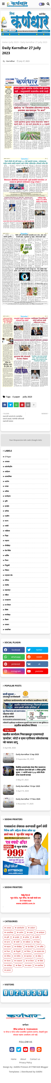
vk (39, 664)
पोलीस (7, 585)
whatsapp (16, 657)
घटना (6, 521)
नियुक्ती (7, 565)
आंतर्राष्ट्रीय (8, 466)
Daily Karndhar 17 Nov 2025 (28, 799)
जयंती (6, 526)
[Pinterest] (22, 404)
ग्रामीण (7, 516)
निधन (6, 560)
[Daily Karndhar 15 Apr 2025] (8, 790)
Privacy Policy (25, 1062)
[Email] (27, 404)
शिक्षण (6, 619)
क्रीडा (7, 511)
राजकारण (8, 600)
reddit (39, 657)
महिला (7, 595)
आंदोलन (7, 471)
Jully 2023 (13, 42)
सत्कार (7, 624)
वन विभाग (8, 605)
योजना (8, 961)
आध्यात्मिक (8, 476)
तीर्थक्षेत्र (7, 545)
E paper (16, 396)
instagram (16, 671)
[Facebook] (4, 404)
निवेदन (7, 570)
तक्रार (7, 540)
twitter (39, 649)
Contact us (35, 1059)
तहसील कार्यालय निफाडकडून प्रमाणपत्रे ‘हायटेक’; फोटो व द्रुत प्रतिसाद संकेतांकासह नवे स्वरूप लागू (25, 738)
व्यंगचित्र (7, 614)
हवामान (9, 970)
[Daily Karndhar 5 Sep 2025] (8, 758)
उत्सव (6, 486)
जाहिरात (7, 531)
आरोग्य (7, 481)
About (23, 1059)
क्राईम (7, 506)
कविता (7, 491)
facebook (16, 649)
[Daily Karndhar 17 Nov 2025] (8, 803)
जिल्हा (6, 535)
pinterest (15, 664)
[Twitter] (10, 404)
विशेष (6, 609)
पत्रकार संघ (8, 575)
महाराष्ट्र (7, 590)
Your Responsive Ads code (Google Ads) (25, 440)
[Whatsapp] (16, 404)
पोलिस (7, 580)
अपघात (7, 461)
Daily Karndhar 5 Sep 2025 (27, 754)
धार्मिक (7, 555)
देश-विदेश (8, 550)
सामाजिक (8, 629)
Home (5, 42)
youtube (39, 671)
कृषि (6, 501)
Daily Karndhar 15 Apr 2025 (28, 786)
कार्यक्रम (7, 496)
